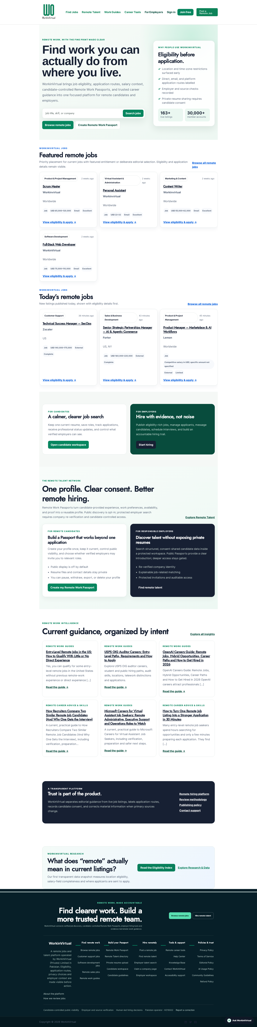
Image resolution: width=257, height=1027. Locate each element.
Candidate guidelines (118, 975)
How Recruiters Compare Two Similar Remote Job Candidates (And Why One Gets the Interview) (69, 715)
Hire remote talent (203, 916)
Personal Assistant (114, 190)
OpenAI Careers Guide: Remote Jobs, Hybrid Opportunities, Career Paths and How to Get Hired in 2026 (186, 658)
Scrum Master (51, 186)
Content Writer (172, 186)
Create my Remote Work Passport (72, 587)
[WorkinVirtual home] (48, 12)
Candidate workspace (117, 969)
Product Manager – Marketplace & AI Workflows (187, 329)
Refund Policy (207, 981)
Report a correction (185, 1010)
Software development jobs (89, 964)
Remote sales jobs (91, 972)
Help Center (179, 956)
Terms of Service (205, 956)
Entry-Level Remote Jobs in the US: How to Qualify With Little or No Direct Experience (69, 656)
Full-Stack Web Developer (59, 244)
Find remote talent (150, 587)
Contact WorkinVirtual (174, 969)
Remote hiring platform (194, 794)
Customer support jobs (89, 956)
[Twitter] (190, 1022)
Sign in (171, 12)
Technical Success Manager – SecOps (67, 323)
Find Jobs (72, 12)
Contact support (190, 810)
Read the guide (57, 687)
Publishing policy (190, 805)
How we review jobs (54, 998)
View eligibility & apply (59, 222)
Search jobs (133, 113)
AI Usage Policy (206, 969)
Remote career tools (175, 950)
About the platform (53, 993)
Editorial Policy (206, 962)
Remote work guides (90, 978)
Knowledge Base (177, 962)
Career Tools (132, 12)
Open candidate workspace (68, 444)
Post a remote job (148, 950)
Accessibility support (175, 975)
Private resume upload (117, 962)
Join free (185, 12)
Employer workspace (146, 975)
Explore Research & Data (194, 867)
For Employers (154, 12)
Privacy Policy (207, 950)
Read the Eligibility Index (156, 867)
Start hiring (146, 444)
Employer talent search (145, 962)
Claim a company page (145, 969)
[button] (207, 12)
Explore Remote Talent (200, 517)
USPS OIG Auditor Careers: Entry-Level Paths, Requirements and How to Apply (128, 656)
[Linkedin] (185, 1022)
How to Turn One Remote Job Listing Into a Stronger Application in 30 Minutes (185, 715)
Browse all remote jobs (204, 164)
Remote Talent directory (116, 956)
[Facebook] (195, 1022)
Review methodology (193, 799)
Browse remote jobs (58, 125)
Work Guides (112, 12)
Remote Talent (91, 12)
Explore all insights (202, 634)
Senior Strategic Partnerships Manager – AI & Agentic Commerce (127, 329)
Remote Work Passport (117, 950)
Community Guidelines (203, 975)
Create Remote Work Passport (97, 125)
